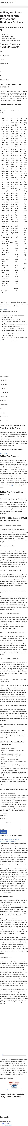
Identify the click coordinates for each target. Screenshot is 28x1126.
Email (1, 819)
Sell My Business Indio (15, 485)
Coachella (2, 412)
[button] (14, 7)
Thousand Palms (4, 392)
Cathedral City (3, 396)
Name (1, 815)
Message (2, 829)
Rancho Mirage (3, 404)
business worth (21, 476)
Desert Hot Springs (4, 416)
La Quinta (2, 388)
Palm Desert (3, 380)
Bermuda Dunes (4, 420)
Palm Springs (3, 384)
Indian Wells (3, 400)
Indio (1, 408)
